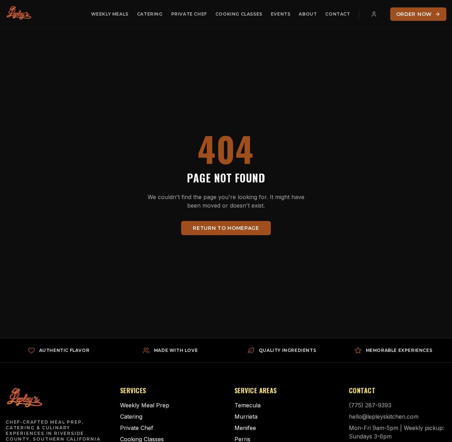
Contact (337, 14)
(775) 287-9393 (370, 405)
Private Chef (189, 14)
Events (281, 14)
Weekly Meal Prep (144, 405)
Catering (150, 14)
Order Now (414, 14)
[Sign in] (374, 14)
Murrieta (245, 416)
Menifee (245, 427)
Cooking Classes (238, 14)
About (308, 14)
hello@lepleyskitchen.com (383, 416)
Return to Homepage (226, 228)
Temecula (247, 405)
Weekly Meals (110, 14)
